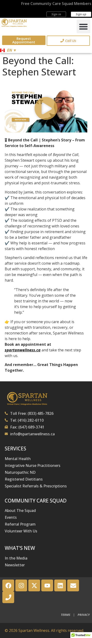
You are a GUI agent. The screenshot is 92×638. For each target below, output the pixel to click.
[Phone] (8, 597)
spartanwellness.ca (23, 350)
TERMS (65, 615)
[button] (84, 26)
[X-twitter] (34, 585)
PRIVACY (84, 615)
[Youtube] (47, 585)
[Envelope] (73, 585)
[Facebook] (8, 585)
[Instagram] (21, 585)
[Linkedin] (60, 585)
